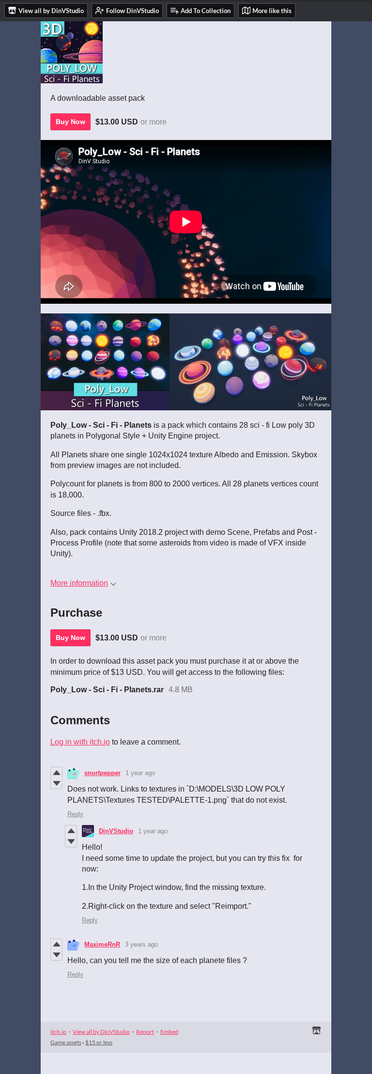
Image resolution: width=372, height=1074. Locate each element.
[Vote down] (56, 783)
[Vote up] (56, 772)
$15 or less (98, 1042)
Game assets (65, 1042)
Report (145, 1031)
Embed (169, 1031)
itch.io (58, 1031)
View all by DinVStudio (101, 1031)
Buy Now (70, 121)
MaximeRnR (102, 944)
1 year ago (140, 773)
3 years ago (141, 944)
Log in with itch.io (80, 742)
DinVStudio (116, 831)
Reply (75, 814)
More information (79, 583)
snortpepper (102, 773)
